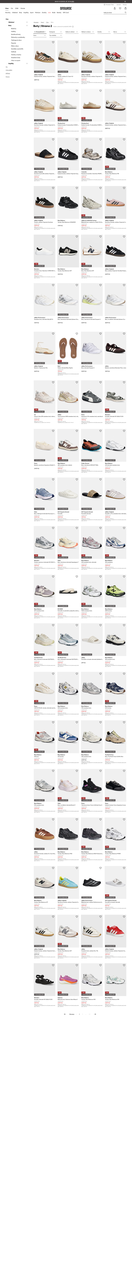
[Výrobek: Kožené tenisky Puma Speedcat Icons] (115, 785)
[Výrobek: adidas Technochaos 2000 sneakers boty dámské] (68, 396)
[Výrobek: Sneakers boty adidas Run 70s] (92, 931)
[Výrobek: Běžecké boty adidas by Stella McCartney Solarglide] (92, 202)
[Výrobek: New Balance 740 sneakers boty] (115, 639)
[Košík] (125, 8)
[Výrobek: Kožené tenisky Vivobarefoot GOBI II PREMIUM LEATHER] (68, 105)
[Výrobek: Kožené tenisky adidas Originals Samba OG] (115, 105)
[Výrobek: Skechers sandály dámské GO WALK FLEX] (115, 396)
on (12, 8)
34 (89, 1014)
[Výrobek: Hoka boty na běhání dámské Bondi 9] (68, 785)
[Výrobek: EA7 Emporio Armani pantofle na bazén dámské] (115, 882)
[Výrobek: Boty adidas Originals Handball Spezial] (115, 251)
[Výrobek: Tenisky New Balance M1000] (115, 833)
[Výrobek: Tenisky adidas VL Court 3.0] (68, 56)
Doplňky (26, 12)
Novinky (8, 12)
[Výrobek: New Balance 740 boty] (44, 736)
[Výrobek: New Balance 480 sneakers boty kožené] (68, 445)
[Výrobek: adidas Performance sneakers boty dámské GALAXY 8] (44, 299)
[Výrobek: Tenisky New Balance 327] (68, 251)
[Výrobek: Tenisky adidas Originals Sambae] (44, 202)
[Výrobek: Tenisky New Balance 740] (115, 153)
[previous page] (65, 1014)
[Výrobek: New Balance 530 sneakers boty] (68, 688)
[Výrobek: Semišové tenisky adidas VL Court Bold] (44, 833)
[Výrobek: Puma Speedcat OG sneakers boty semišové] (92, 396)
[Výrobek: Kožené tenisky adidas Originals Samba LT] (44, 931)
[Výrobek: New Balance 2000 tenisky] (115, 591)
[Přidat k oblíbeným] (53, 42)
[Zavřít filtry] (125, 1)
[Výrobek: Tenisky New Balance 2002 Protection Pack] (92, 833)
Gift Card (66, 12)
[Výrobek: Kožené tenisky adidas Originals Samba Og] (115, 56)
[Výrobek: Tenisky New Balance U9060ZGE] (68, 202)
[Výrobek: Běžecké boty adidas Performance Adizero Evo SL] (92, 882)
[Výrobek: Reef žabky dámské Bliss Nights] (68, 348)
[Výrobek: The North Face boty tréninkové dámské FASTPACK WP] (44, 639)
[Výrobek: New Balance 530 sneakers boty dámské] (92, 542)
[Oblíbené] (120, 8)
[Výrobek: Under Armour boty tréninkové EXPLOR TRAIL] (92, 445)
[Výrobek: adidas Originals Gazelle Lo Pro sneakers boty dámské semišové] (115, 493)
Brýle (53, 12)
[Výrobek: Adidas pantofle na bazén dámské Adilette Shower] (92, 639)
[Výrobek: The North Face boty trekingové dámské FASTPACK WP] (68, 639)
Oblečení (15, 12)
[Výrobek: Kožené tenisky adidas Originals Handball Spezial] (44, 56)
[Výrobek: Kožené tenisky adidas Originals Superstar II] (68, 153)
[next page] (95, 1014)
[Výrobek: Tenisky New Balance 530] (92, 979)
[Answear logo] (66, 8)
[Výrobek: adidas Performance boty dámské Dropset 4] (92, 348)
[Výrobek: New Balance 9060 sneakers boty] (92, 591)
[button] (39, 32)
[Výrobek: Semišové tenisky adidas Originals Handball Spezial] (68, 882)
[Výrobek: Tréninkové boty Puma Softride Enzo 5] (92, 785)
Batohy (59, 12)
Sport (32, 12)
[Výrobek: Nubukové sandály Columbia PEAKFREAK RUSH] (92, 153)
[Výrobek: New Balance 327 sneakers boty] (44, 591)
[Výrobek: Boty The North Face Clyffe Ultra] (115, 736)
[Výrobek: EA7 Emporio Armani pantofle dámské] (92, 493)
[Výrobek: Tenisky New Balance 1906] (68, 833)
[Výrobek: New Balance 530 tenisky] (115, 688)
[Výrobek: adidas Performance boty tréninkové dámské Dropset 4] (92, 299)
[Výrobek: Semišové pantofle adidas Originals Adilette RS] (44, 153)
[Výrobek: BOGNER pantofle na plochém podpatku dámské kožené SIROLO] (68, 591)
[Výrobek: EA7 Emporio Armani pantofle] (68, 493)
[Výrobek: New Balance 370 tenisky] (68, 736)
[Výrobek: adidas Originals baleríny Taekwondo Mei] (44, 348)
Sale (49, 12)
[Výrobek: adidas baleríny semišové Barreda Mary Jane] (115, 348)
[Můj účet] (115, 8)
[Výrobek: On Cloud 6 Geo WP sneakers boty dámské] (44, 396)
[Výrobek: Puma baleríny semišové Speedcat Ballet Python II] (44, 445)
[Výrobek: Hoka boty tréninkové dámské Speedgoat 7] (68, 542)
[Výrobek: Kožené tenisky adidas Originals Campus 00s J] (115, 931)
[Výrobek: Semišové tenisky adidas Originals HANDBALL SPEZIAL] (115, 202)
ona (7, 8)
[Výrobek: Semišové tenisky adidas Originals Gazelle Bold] (92, 56)
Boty (20, 12)
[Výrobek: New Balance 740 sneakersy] (115, 542)
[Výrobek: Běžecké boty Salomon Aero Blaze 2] (68, 979)
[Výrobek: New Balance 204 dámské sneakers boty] (115, 445)
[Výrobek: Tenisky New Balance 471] (44, 882)
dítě (16, 8)
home (23, 8)
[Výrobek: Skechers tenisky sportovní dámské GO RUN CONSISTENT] (44, 542)
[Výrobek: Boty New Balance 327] (92, 251)
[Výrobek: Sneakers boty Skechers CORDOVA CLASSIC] (44, 251)
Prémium (37, 12)
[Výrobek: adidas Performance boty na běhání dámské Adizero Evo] (115, 299)
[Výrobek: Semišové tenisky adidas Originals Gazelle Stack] (44, 105)
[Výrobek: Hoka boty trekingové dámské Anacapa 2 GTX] (44, 493)
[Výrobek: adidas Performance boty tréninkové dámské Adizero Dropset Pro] (68, 299)
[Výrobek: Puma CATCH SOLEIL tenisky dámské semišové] (44, 688)
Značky (44, 12)
